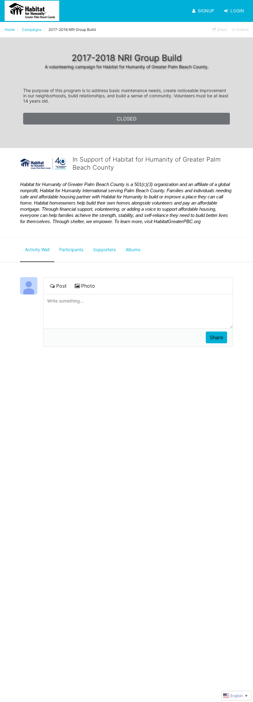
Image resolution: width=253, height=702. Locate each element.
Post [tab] (61, 286)
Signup (206, 10)
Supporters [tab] (104, 249)
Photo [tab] (88, 286)
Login (237, 10)
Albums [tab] (133, 249)
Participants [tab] (71, 249)
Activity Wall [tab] (37, 249)
